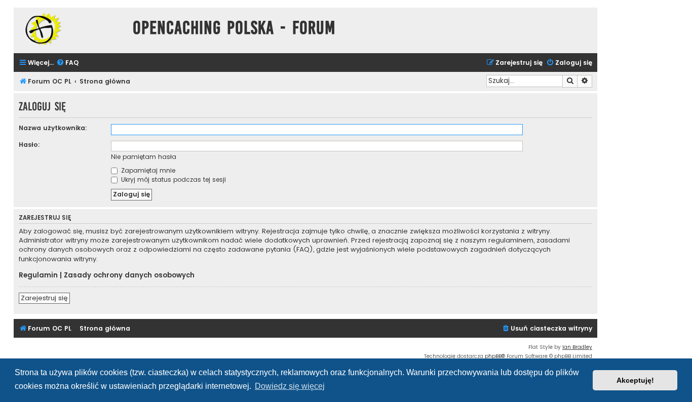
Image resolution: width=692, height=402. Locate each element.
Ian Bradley (577, 347)
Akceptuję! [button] (635, 380)
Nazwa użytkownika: (53, 128)
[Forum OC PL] (70, 28)
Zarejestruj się (44, 298)
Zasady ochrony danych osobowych (129, 275)
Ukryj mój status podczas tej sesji (172, 179)
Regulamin (38, 275)
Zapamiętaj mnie (147, 170)
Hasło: (29, 144)
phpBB (493, 356)
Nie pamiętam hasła (143, 156)
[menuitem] (67, 63)
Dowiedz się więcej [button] (290, 386)
